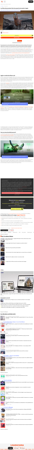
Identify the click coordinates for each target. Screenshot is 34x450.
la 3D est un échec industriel (10, 54)
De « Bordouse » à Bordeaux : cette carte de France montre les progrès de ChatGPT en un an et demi (19, 368)
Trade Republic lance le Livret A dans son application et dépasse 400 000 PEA (18, 409)
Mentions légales (7, 449)
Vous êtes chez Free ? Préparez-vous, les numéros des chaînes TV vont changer (17, 299)
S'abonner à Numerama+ (16, 208)
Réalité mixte (29, 232)
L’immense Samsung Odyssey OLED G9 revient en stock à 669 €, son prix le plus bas (19, 382)
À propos (2, 449)
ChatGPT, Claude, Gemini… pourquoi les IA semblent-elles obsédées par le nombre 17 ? (19, 324)
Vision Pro (7, 83)
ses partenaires (20, 189)
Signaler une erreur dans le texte (16, 228)
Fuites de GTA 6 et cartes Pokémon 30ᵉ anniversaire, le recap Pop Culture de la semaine (18, 341)
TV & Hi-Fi (6, 6)
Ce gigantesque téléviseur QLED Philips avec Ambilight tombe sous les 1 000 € (13, 303)
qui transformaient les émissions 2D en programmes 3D (20, 52)
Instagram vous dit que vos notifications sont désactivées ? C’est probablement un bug (19, 403)
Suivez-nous (19, 40)
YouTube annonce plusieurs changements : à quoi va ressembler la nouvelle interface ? (18, 387)
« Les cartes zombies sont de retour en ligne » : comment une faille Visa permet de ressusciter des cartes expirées (19, 415)
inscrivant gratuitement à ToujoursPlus (15, 213)
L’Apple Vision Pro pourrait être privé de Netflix (13, 247)
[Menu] (4, 1)
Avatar (27, 48)
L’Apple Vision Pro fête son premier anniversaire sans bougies (16, 261)
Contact (29, 449)
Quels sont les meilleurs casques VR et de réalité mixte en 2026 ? (11, 225)
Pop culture (24, 232)
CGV (33, 449)
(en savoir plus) (24, 186)
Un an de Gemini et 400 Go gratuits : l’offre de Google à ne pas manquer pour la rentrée (19, 393)
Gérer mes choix (17, 194)
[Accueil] (2, 1)
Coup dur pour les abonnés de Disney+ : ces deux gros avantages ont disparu (13, 216)
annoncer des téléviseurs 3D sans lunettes (7, 134)
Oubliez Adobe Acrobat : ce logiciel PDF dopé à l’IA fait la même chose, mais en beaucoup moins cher (18, 239)
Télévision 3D (15, 232)
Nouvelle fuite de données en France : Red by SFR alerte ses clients (16, 375)
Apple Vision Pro (21, 215)
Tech (2, 6)
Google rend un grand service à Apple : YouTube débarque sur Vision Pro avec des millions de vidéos (17, 222)
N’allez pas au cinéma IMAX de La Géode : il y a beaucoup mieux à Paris (13, 307)
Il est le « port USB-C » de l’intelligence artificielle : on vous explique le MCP (18, 345)
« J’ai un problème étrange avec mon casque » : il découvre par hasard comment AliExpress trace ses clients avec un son (19, 329)
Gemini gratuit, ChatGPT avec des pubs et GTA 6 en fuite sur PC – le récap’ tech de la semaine (19, 363)
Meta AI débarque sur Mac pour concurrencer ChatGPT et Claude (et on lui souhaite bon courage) (19, 398)
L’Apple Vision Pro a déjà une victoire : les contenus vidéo (14, 256)
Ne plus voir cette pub (4, 234)
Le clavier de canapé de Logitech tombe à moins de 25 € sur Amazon (17, 350)
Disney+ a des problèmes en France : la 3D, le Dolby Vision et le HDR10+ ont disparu (14, 223)
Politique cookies (20, 191)
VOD (19, 232)
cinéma (5, 232)
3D (1, 232)
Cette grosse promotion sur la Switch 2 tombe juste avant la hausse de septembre (19, 424)
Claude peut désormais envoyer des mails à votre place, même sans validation (18, 419)
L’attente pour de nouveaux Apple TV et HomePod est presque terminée (17, 335)
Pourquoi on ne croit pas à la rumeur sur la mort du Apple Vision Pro (12, 220)
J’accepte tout (17, 192)
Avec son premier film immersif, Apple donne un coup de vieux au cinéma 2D (18, 252)
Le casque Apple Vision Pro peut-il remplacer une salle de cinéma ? (16, 243)
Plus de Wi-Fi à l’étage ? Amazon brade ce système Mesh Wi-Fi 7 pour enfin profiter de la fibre (19, 317)
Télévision (9, 232)
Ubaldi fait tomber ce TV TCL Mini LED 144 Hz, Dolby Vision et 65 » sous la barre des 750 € (15, 304)
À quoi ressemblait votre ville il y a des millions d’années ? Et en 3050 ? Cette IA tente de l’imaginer (19, 358)
